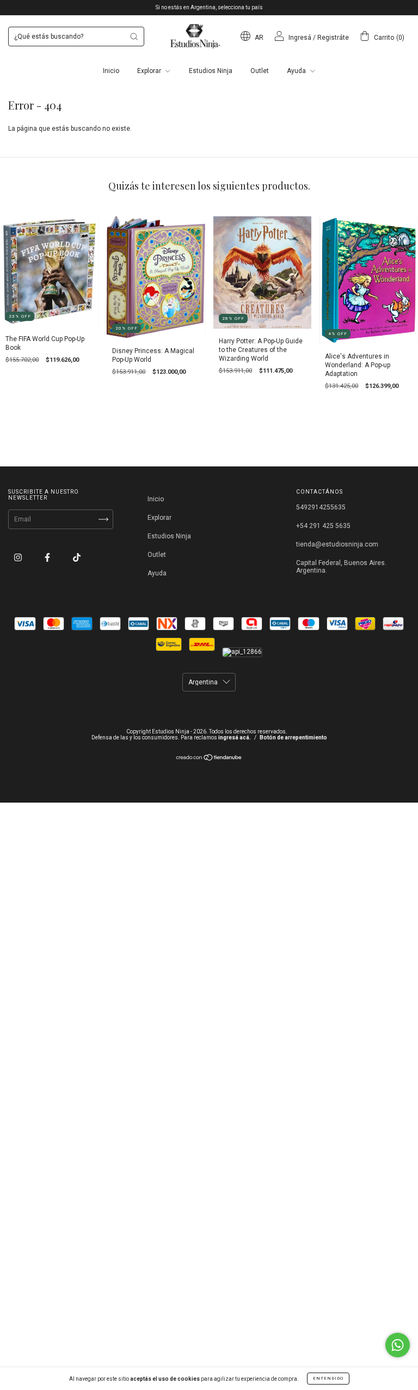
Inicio (111, 71)
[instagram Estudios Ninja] (18, 558)
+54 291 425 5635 (323, 526)
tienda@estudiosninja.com (337, 544)
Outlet (259, 71)
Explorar (150, 71)
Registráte (333, 37)
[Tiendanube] (209, 759)
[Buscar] (134, 36)
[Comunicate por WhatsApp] (397, 1345)
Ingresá (299, 37)
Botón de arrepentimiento (293, 737)
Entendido (328, 1378)
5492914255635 (321, 507)
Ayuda (297, 71)
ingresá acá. (234, 737)
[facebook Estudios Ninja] (48, 558)
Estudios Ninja (210, 71)
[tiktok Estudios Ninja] (77, 558)
